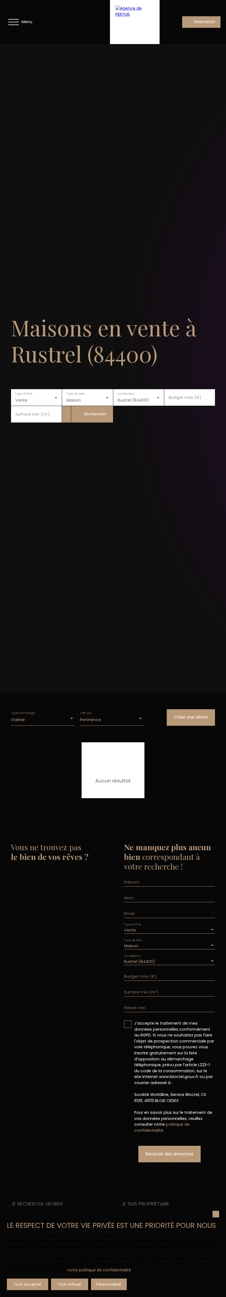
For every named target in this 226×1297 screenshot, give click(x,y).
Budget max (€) (185, 397)
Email (129, 913)
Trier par (86, 713)
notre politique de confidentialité (99, 1270)
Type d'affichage (23, 713)
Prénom (131, 882)
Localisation (125, 394)
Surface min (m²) (32, 414)
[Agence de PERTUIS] (135, 22)
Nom (129, 897)
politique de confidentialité (162, 1127)
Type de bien (75, 394)
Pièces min (134, 1007)
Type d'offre (23, 394)
